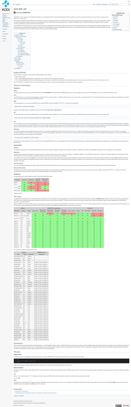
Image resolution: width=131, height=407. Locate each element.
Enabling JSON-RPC (33, 98)
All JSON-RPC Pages (117, 29)
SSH (19, 378)
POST (63, 103)
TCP (91, 123)
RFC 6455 (33, 132)
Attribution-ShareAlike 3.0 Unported (29, 403)
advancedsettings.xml (21, 365)
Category (16, 395)
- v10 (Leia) (114, 18)
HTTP (92, 97)
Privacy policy (15, 405)
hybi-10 (24, 132)
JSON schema (32, 347)
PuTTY (29, 376)
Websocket (111, 131)
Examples (114, 27)
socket (83, 125)
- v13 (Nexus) (115, 22)
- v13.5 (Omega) (116, 24)
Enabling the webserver (58, 78)
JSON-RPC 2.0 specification (20, 18)
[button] (6, 13)
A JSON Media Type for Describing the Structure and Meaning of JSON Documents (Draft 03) (35, 392)
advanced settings (111, 125)
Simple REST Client (62, 382)
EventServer (21, 82)
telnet (18, 376)
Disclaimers (21, 405)
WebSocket (16, 190)
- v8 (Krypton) (115, 16)
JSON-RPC (21, 395)
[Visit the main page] (6, 5)
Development (19, 12)
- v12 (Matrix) (115, 20)
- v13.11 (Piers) (115, 25)
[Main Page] (14, 12)
